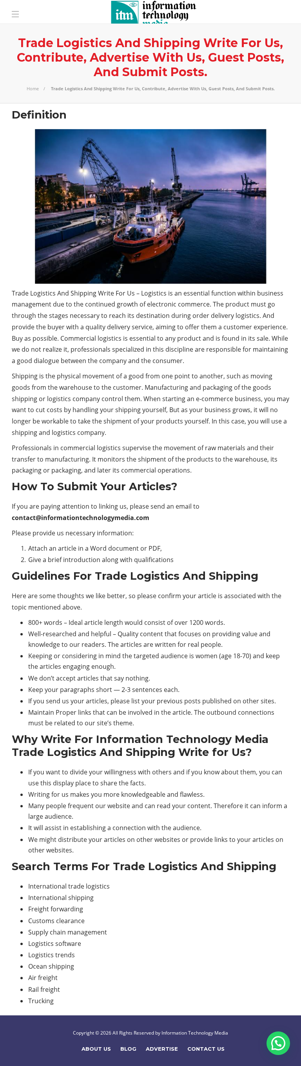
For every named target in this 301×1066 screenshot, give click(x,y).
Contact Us (206, 1049)
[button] (278, 1043)
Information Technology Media (194, 1032)
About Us (96, 1049)
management (31, 304)
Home (33, 88)
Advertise (162, 1049)
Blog (128, 1049)
